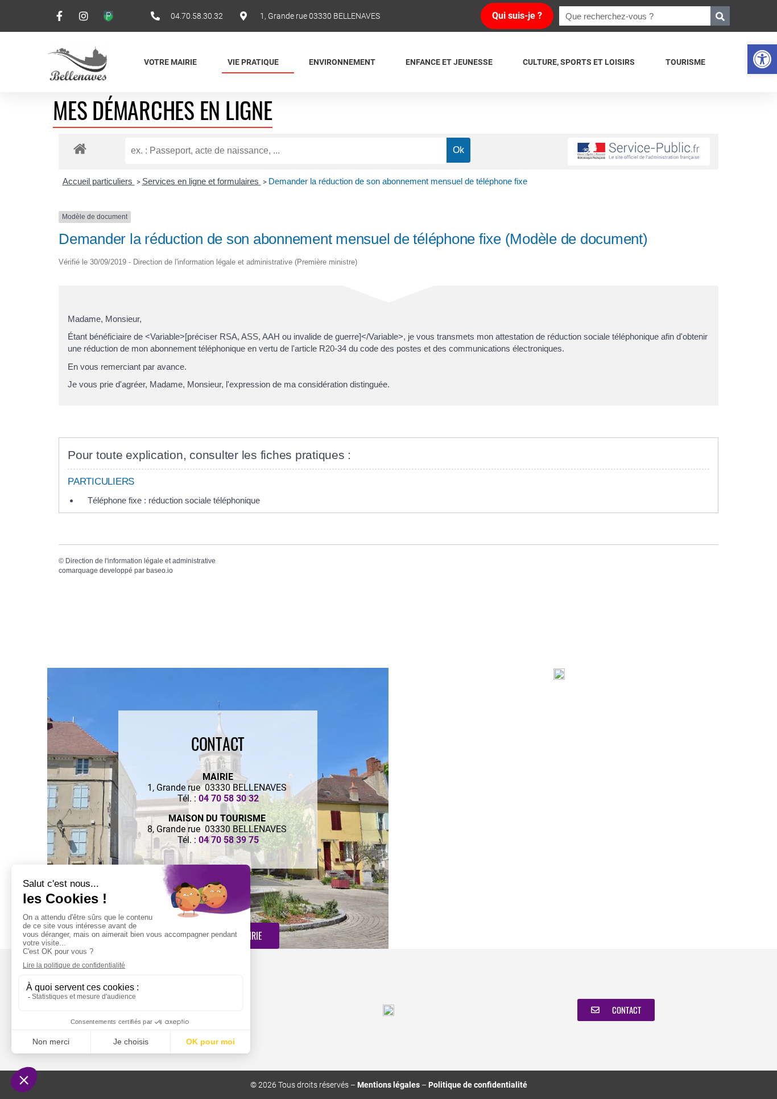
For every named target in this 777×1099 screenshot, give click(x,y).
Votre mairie (170, 62)
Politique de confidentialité (477, 1084)
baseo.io (159, 571)
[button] (762, 59)
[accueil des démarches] (80, 148)
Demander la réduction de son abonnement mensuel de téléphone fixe (397, 181)
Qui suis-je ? (517, 15)
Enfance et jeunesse (449, 62)
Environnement (342, 62)
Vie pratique (253, 62)
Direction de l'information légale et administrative (140, 561)
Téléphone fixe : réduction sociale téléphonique (174, 500)
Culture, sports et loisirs (579, 62)
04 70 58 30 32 (229, 798)
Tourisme (685, 62)
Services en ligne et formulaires (201, 181)
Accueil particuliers (99, 181)
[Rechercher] (720, 16)
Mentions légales (388, 1084)
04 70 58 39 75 (229, 839)
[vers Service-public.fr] (639, 152)
